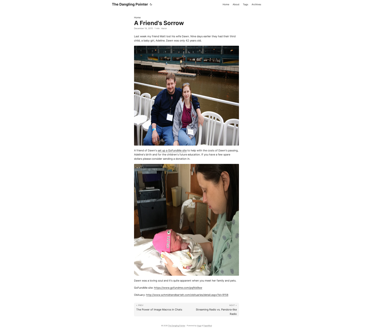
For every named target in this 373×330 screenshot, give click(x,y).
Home (137, 17)
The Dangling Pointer (130, 4)
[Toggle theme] (151, 4)
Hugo (199, 325)
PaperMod (207, 325)
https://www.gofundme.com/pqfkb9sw (178, 287)
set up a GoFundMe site (172, 150)
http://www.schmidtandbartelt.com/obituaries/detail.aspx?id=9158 (187, 294)
